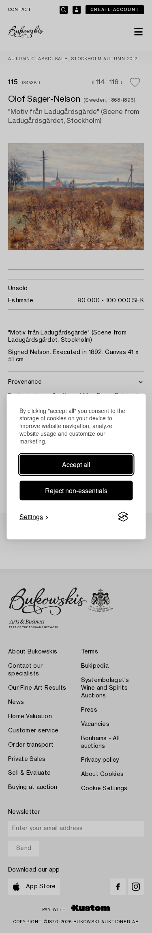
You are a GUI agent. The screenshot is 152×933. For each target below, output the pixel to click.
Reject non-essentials (76, 490)
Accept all (76, 464)
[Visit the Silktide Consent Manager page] (123, 517)
